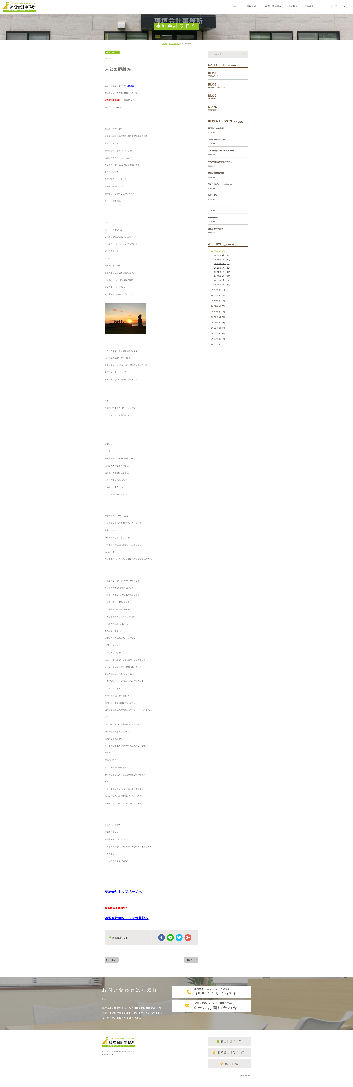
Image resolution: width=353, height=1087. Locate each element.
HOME (164, 44)
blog (111, 52)
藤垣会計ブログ (174, 44)
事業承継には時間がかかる (220, 162)
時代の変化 (213, 195)
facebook (161, 937)
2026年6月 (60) (222, 263)
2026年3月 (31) (222, 276)
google (187, 937)
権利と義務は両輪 (216, 173)
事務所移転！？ (215, 217)
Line (170, 937)
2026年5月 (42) (222, 268)
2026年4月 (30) (222, 272)
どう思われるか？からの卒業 (221, 151)
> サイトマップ (107, 1054)
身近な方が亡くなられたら (220, 184)
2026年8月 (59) (222, 255)
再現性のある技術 (216, 128)
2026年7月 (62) (222, 259)
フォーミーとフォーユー (219, 206)
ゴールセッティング (217, 139)
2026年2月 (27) (222, 280)
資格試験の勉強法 (216, 229)
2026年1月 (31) (222, 284)
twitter (179, 937)
